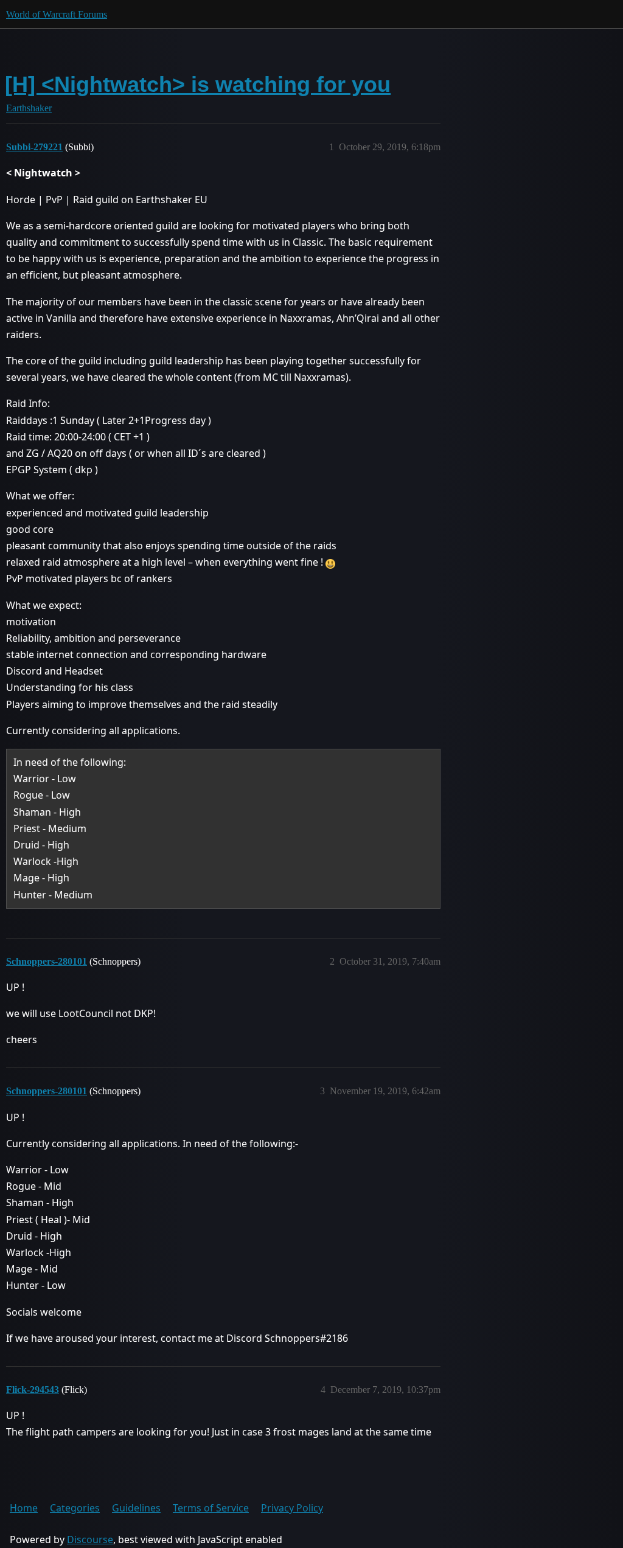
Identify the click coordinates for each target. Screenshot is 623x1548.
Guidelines (136, 1508)
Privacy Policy (292, 1508)
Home (24, 1508)
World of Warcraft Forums (56, 14)
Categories (75, 1508)
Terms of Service (211, 1508)
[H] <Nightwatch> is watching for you (198, 84)
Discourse (90, 1539)
